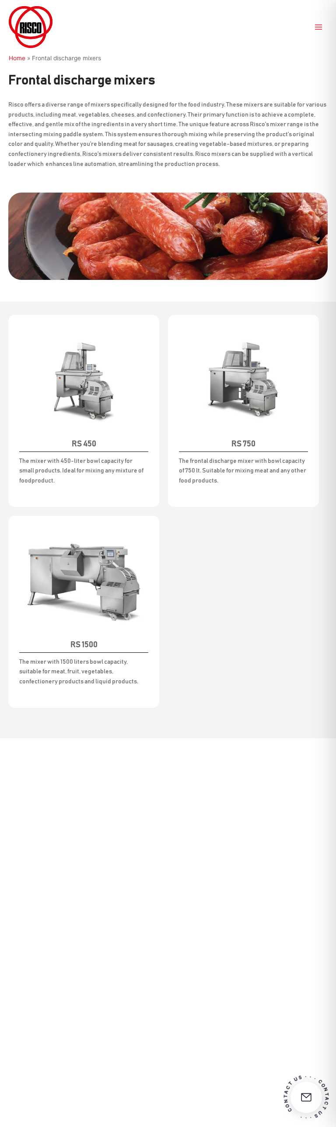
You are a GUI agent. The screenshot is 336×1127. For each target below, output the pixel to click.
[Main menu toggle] (319, 27)
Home (17, 58)
